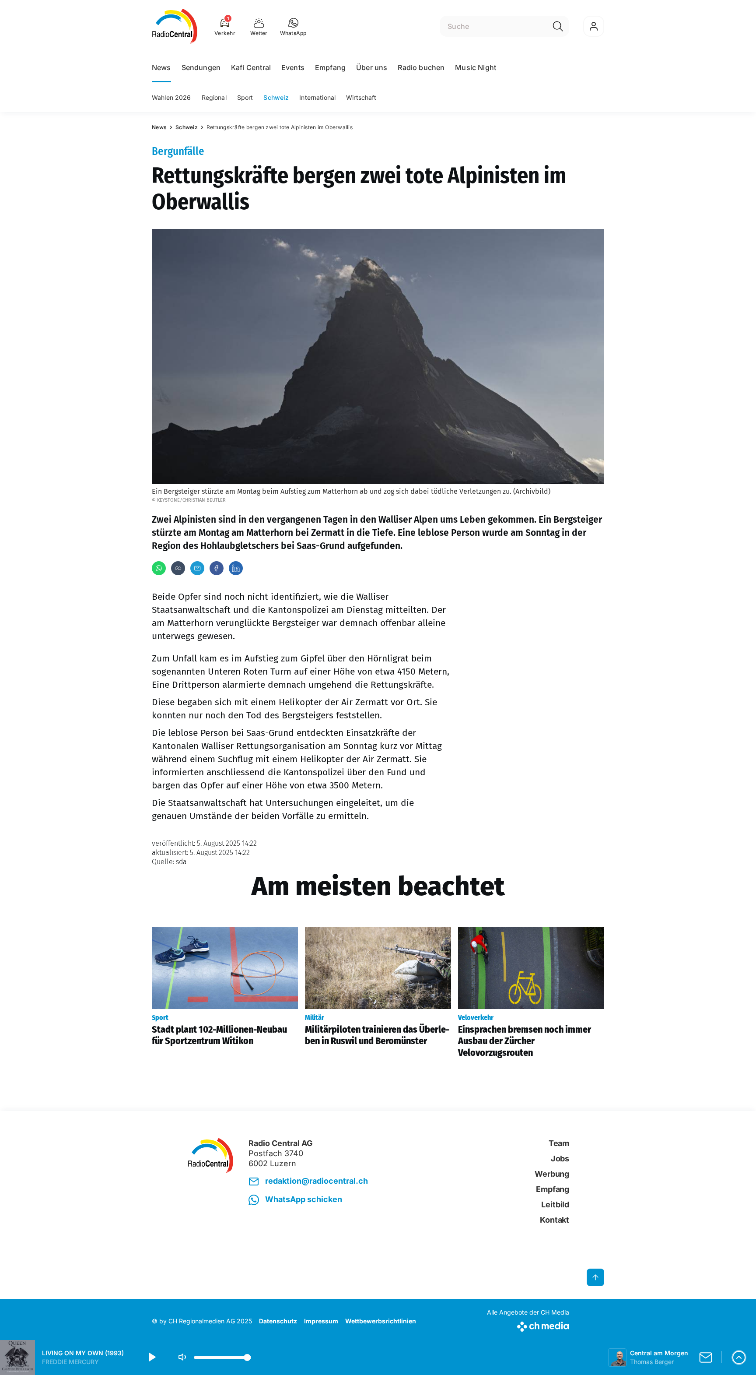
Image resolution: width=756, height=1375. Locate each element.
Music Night (475, 67)
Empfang (330, 67)
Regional (214, 97)
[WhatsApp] (159, 568)
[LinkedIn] (236, 568)
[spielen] (151, 1357)
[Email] (197, 568)
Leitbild (555, 1204)
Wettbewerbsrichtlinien (380, 1321)
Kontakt (554, 1219)
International (317, 97)
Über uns (371, 67)
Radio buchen (421, 67)
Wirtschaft (361, 97)
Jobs (560, 1158)
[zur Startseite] (174, 26)
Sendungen (201, 67)
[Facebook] (217, 568)
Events (292, 67)
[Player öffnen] (739, 1357)
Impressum (321, 1321)
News (161, 67)
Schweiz (276, 97)
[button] (293, 26)
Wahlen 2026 (171, 97)
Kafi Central (251, 67)
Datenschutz (278, 1321)
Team (559, 1143)
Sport (245, 97)
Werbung (552, 1173)
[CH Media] (528, 1324)
